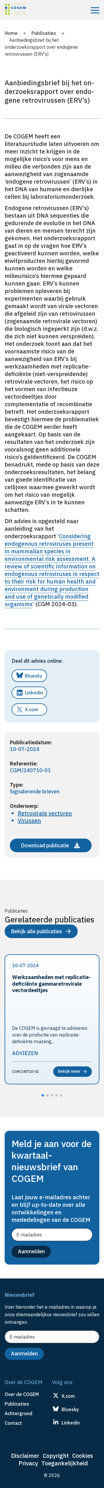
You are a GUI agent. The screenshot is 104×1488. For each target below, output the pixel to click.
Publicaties (43, 33)
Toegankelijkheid (64, 1463)
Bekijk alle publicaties (36, 931)
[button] (43, 1095)
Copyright (56, 1455)
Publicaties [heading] (17, 1404)
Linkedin (34, 693)
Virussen (29, 820)
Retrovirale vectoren (45, 813)
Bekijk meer (69, 1071)
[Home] (15, 10)
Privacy (28, 1463)
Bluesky (33, 676)
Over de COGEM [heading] (22, 1394)
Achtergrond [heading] (18, 1413)
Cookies (82, 1455)
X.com (31, 709)
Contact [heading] (13, 1423)
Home (11, 33)
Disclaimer (25, 1455)
